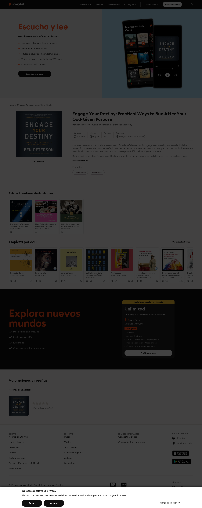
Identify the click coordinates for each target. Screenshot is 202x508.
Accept (54, 503)
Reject (32, 503)
